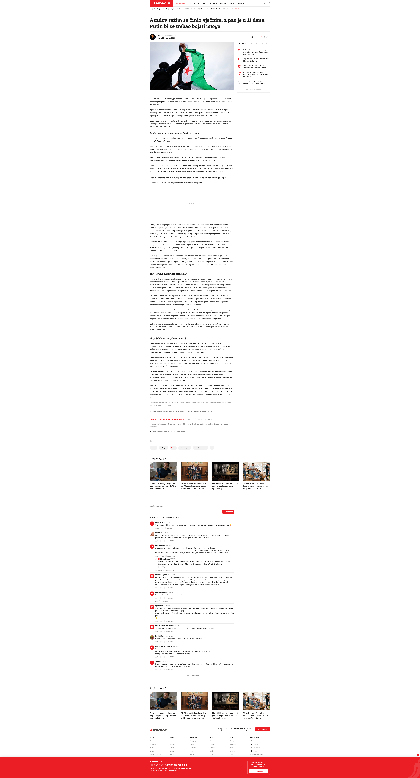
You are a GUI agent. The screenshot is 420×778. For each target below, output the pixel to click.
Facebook (257, 741)
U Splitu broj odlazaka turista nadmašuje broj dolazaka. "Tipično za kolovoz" (256, 74)
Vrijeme (232, 751)
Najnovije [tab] (243, 44)
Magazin (193, 737)
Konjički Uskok (160, 636)
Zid (189, 3)
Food (191, 751)
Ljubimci (193, 747)
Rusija (153, 448)
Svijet (187, 9)
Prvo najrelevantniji (171, 518)
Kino (231, 747)
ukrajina (163, 448)
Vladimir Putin (185, 448)
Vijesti (196, 3)
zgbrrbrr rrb (159, 606)
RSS (231, 754)
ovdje (202, 424)
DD (152, 524)
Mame (192, 754)
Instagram (257, 747)
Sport (204, 3)
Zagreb (199, 9)
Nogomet (173, 741)
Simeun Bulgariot (161, 575)
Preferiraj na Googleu (261, 37)
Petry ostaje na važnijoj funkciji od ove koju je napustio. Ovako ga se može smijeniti (255, 52)
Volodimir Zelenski (200, 448)
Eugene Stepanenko (168, 36)
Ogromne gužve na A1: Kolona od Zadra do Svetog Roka (255, 82)
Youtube (256, 744)
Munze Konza (160, 545)
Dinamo (172, 744)
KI (152, 627)
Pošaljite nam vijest (256, 754)
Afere (237, 9)
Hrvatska (179, 9)
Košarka (172, 754)
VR (152, 663)
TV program (234, 744)
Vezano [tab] (265, 44)
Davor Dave (159, 522)
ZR (152, 607)
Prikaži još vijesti (253, 90)
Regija (193, 9)
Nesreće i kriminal (210, 9)
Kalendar (230, 9)
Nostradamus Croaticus (163, 646)
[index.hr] (161, 3)
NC (152, 648)
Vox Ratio (158, 661)
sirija (173, 448)
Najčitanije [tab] (255, 44)
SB (152, 576)
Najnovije (160, 9)
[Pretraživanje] (268, 3)
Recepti (212, 744)
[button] (152, 470)
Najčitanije (170, 9)
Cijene (232, 3)
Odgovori (213, 754)
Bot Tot (157, 533)
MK (152, 547)
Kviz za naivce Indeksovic (164, 626)
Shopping (193, 741)
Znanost (222, 9)
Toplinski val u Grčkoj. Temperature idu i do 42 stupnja (256, 60)
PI (152, 594)
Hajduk (172, 747)
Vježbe (212, 751)
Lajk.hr (212, 747)
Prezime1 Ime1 (160, 592)
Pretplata (180, 3)
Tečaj (232, 741)
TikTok (256, 751)
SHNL (172, 751)
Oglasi (223, 3)
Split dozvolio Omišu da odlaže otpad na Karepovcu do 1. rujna (254, 67)
